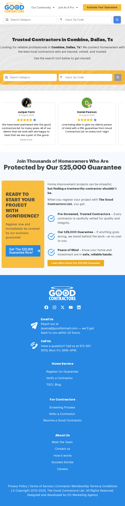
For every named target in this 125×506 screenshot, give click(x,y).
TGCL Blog (53, 384)
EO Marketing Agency (82, 495)
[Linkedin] (79, 307)
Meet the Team (62, 442)
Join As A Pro (66, 7)
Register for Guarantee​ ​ (62, 371)
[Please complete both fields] (117, 20)
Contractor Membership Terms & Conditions (86, 486)
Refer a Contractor (62, 413)
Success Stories (62, 462)
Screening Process (62, 407)
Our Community (41, 7)
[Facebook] (46, 307)
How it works (63, 455)
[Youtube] (71, 307)
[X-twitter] (62, 307)
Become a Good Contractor (62, 420)
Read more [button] (93, 139)
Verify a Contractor (59, 378)
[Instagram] (54, 307)
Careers (62, 469)
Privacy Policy (17, 486)
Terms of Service (41, 486)
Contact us (62, 448)
